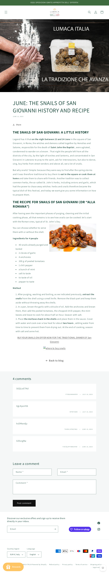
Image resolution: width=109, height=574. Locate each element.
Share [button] (18, 124)
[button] (6, 12)
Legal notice (97, 567)
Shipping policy (96, 564)
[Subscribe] (55, 529)
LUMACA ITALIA (26, 564)
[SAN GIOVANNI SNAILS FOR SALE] (54, 348)
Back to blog (56, 360)
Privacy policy (67, 564)
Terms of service (81, 564)
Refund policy (54, 564)
